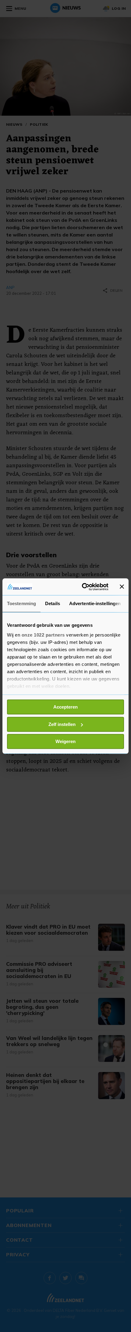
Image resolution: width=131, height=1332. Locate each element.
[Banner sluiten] (122, 587)
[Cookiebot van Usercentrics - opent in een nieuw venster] (82, 587)
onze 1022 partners (43, 634)
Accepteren (65, 706)
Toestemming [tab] (21, 603)
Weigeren (65, 741)
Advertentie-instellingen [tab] (95, 603)
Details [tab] (52, 603)
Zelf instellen (62, 724)
